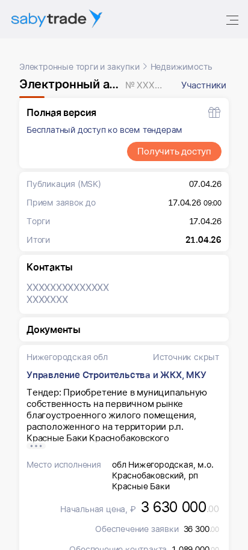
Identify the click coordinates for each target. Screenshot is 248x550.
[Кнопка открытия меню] (233, 19)
